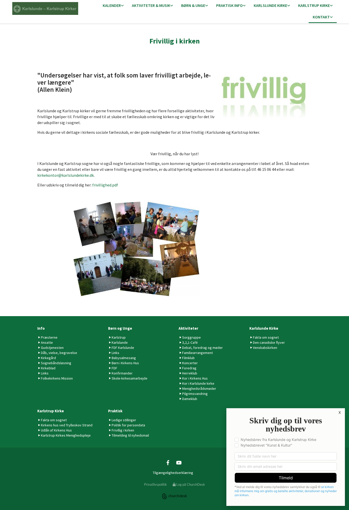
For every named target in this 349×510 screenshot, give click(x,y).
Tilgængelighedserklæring (173, 472)
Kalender (112, 5)
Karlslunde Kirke (270, 5)
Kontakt (321, 16)
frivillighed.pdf (105, 184)
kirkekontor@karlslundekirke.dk (65, 175)
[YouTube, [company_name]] (178, 462)
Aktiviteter (188, 328)
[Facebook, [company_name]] (168, 462)
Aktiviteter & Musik (151, 5)
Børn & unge (193, 5)
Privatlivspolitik (155, 484)
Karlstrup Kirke (314, 5)
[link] (113, 6)
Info (41, 328)
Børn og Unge (120, 328)
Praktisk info (229, 5)
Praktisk (115, 410)
